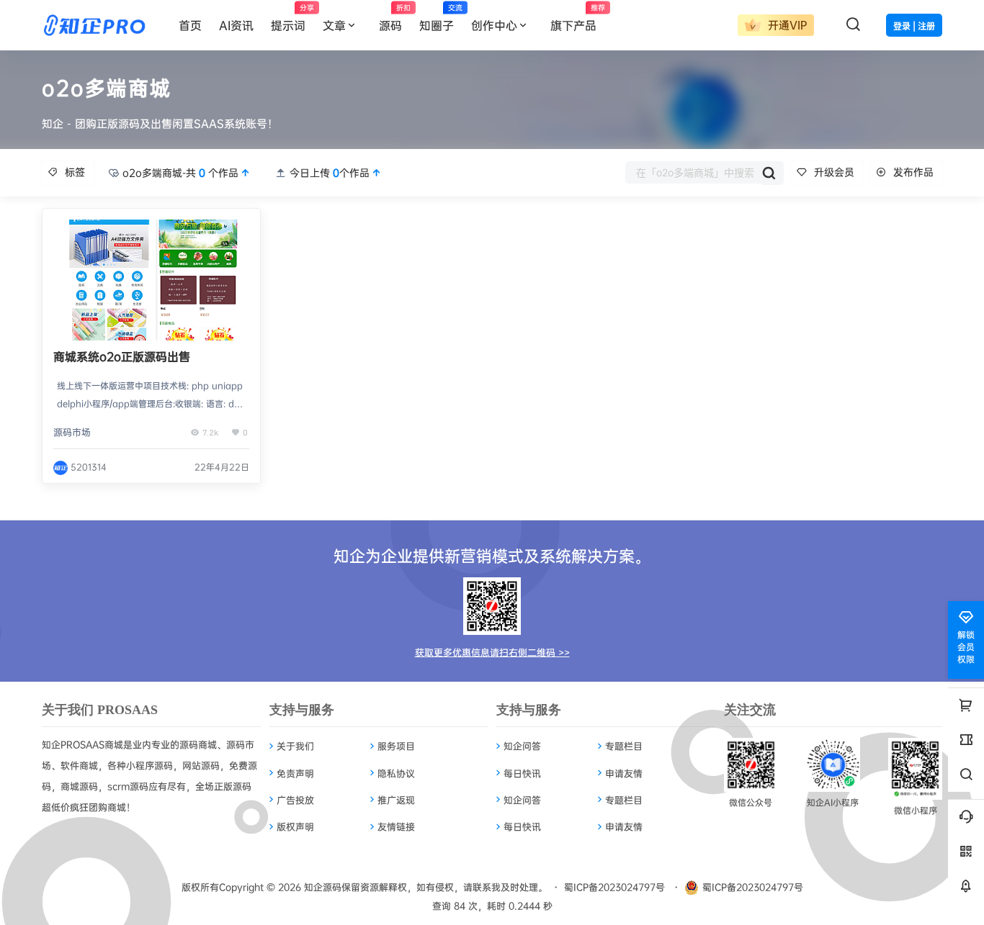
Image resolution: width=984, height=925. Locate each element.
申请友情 (624, 773)
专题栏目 (624, 745)
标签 (75, 172)
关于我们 (295, 745)
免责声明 (295, 773)
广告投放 (295, 799)
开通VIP (785, 24)
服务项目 (396, 745)
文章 (334, 25)
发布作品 (913, 172)
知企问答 (522, 745)
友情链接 (396, 826)
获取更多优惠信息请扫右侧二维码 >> (492, 652)
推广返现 (396, 799)
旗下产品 (577, 18)
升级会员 (834, 172)
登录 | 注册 (914, 26)
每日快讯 (522, 773)
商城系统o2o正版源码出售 (121, 356)
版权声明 (295, 826)
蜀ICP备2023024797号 (614, 886)
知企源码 (321, 886)
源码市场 (72, 431)
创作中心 (494, 25)
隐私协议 (396, 773)
